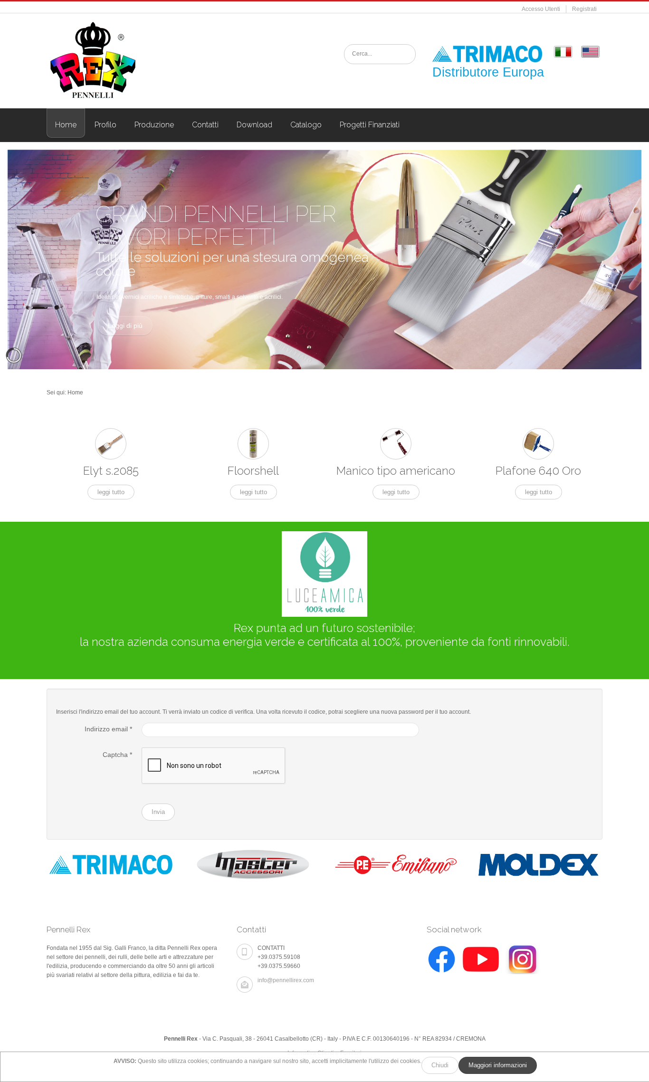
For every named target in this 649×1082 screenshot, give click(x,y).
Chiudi (440, 1065)
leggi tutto (110, 492)
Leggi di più (125, 325)
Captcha (117, 754)
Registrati (584, 9)
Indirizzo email (108, 729)
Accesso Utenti (541, 9)
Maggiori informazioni (497, 1065)
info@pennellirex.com (286, 980)
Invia (158, 811)
